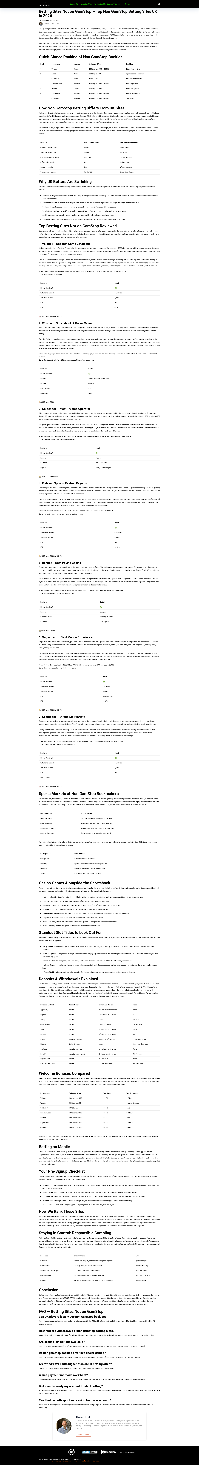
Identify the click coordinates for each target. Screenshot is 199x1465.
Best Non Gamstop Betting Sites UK (61, 1461)
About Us (76, 1461)
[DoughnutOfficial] (44, 3)
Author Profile (86, 1461)
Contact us (128, 4)
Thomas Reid (54, 24)
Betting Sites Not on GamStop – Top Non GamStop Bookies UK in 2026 (95, 4)
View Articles (83, 1434)
